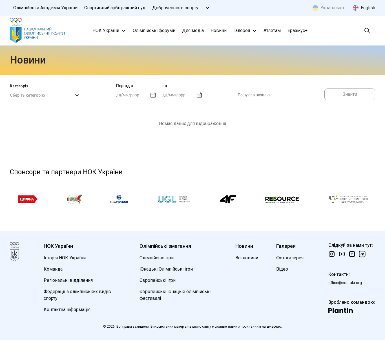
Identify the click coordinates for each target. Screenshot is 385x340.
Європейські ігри (158, 280)
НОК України (105, 30)
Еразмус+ (297, 30)
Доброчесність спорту (175, 7)
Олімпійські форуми (154, 30)
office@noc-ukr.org (345, 282)
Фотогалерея (290, 257)
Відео (282, 269)
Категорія (19, 86)
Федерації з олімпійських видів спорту (77, 295)
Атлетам (272, 30)
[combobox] (45, 95)
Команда (53, 269)
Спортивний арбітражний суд (114, 7)
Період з (124, 86)
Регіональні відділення (68, 280)
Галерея (241, 30)
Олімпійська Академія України (45, 7)
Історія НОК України (65, 257)
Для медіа (193, 30)
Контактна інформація (67, 309)
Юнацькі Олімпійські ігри (166, 269)
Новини (219, 30)
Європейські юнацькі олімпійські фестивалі (175, 295)
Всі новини (246, 257)
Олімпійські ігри (157, 257)
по (164, 86)
